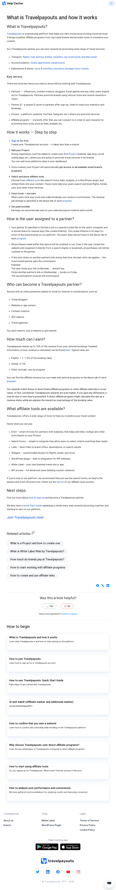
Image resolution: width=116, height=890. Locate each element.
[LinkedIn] (107, 585)
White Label (48, 820)
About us (8, 820)
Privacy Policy (87, 825)
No (68, 606)
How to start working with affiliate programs (37, 567)
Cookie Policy (87, 829)
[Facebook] (97, 585)
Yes (51, 606)
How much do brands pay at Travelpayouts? (37, 559)
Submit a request (69, 614)
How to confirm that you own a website (32, 723)
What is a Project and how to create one (35, 543)
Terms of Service (89, 820)
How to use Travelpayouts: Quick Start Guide (36, 680)
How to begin (18, 626)
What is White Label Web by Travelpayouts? (37, 551)
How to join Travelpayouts (25, 658)
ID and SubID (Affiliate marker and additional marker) (41, 702)
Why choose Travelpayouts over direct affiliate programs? (44, 745)
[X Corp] (102, 585)
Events (7, 825)
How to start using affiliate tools (28, 766)
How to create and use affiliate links (32, 575)
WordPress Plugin (51, 825)
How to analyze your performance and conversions (40, 788)
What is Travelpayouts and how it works (33, 637)
